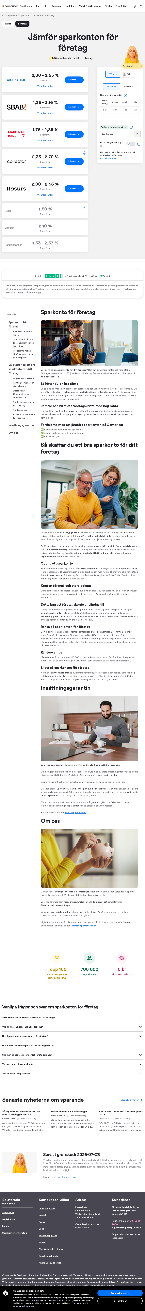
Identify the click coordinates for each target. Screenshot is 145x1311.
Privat (8, 24)
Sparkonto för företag (17, 324)
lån (51, 1279)
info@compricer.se (130, 1228)
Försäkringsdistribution (51, 1249)
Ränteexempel (20, 410)
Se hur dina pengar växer (114, 127)
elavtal (41, 1279)
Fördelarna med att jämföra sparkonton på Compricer (23, 354)
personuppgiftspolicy (22, 1306)
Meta (27, 1301)
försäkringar (30, 1279)
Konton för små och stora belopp (23, 384)
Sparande (12, 16)
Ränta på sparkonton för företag (24, 404)
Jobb (41, 1229)
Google (35, 1301)
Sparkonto (25, 16)
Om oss (13, 432)
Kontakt (43, 1215)
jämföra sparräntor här (83, 926)
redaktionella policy (67, 1176)
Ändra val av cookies (50, 1263)
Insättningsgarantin (21, 425)
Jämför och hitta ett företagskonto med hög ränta (24, 342)
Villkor (42, 1242)
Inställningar (120, 1301)
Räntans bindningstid (111, 95)
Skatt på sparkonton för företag (24, 416)
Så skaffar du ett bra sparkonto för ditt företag (21, 369)
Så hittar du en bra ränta (23, 333)
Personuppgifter (48, 1236)
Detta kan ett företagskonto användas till (21, 394)
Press (42, 1222)
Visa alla (130, 1100)
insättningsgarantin (75, 812)
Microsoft (59, 1301)
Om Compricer (47, 1208)
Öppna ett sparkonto (24, 378)
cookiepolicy (78, 1303)
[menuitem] (10, 6)
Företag (22, 24)
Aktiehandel (8, 1219)
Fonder (6, 1226)
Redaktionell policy (49, 1256)
